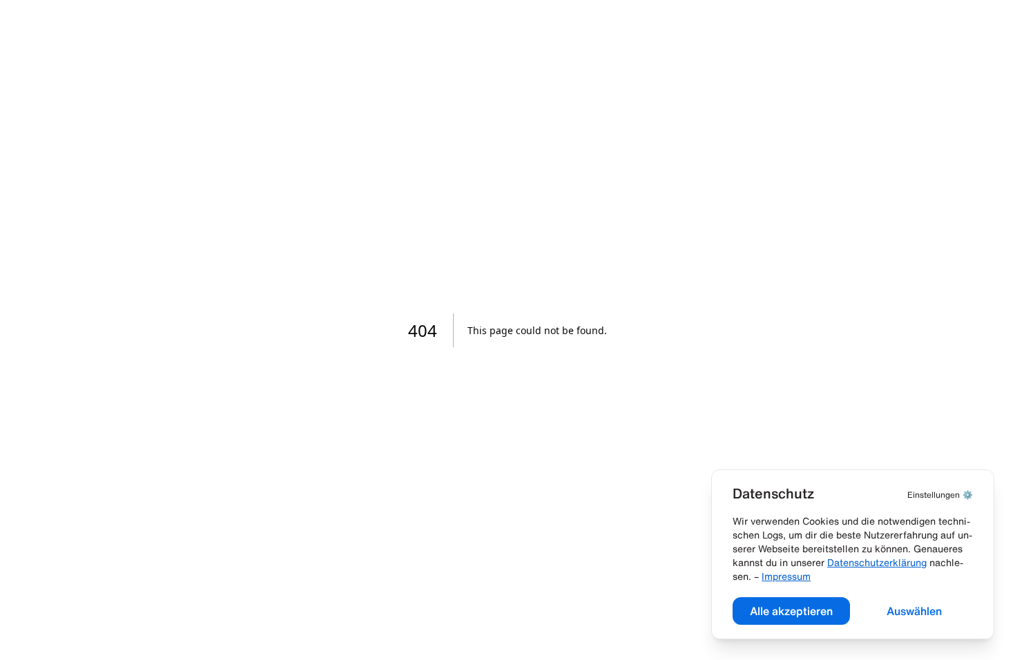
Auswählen (914, 611)
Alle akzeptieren (791, 611)
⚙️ (940, 494)
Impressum (786, 576)
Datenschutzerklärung (877, 562)
